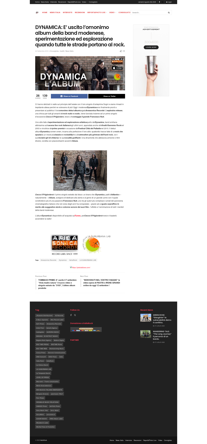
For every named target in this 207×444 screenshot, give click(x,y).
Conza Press (40, 353)
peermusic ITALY (57, 394)
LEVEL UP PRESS (42, 377)
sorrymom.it (51, 414)
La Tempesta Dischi (43, 373)
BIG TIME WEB (41, 348)
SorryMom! (40, 414)
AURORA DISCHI (53, 332)
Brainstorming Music (57, 348)
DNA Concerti (41, 357)
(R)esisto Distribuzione (44, 315)
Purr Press (40, 398)
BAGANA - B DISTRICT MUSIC (47, 336)
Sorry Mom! (55, 410)
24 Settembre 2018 (41, 51)
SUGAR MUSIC (41, 419)
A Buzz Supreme (42, 320)
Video (84, 2)
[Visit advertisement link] (80, 267)
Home (37, 2)
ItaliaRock (73, 260)
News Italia (45, 2)
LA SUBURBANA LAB (88, 260)
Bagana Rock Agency (43, 340)
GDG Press (53, 357)
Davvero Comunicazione (56, 353)
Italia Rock (40, 361)
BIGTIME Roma (56, 344)
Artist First (40, 328)
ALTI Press (40, 324)
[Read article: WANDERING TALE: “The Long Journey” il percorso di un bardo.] (145, 334)
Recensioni (62, 2)
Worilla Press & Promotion (45, 427)
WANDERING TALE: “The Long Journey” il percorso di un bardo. (162, 335)
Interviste (53, 2)
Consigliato (93, 2)
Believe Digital (59, 340)
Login (169, 2)
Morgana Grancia (42, 394)
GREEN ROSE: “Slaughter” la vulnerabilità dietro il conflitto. (162, 319)
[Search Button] (169, 12)
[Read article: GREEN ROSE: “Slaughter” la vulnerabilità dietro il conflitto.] (145, 317)
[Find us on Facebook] (159, 2)
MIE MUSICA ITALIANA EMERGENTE (49, 390)
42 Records (59, 315)
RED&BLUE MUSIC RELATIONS (47, 402)
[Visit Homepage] (37, 12)
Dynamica (63, 260)
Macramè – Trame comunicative (47, 381)
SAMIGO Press (41, 406)
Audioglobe (40, 332)
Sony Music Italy (42, 410)
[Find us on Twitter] (162, 2)
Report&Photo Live (74, 2)
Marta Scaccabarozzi (43, 385)
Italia (61, 357)
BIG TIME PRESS (42, 344)
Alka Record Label (57, 320)
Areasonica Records (48, 260)
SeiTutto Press (55, 406)
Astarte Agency (52, 328)
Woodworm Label (42, 423)
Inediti (62, 51)
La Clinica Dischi (42, 365)
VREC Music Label (56, 419)
